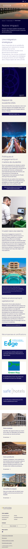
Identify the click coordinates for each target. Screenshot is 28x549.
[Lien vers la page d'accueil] (6, 6)
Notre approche (5, 517)
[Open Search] (22, 5)
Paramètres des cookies (7, 543)
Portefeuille (4, 519)
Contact (15, 519)
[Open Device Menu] (25, 5)
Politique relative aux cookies (8, 540)
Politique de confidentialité (7, 535)
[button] (14, 526)
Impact (15, 515)
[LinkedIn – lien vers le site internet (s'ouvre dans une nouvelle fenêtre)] (2, 532)
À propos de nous (5, 515)
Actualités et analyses (18, 517)
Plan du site (4, 538)
